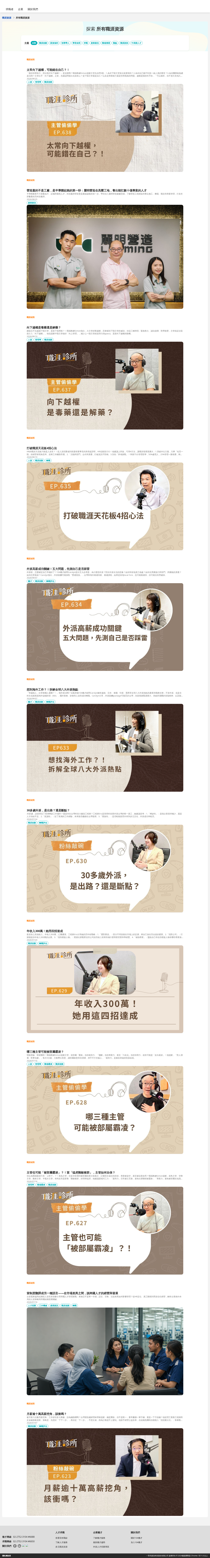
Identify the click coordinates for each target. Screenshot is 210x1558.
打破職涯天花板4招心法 (42, 448)
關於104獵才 (136, 1538)
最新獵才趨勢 (99, 1542)
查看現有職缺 (61, 1538)
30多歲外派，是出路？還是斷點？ (48, 810)
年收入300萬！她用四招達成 (45, 931)
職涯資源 (6, 17)
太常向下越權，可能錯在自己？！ (48, 70)
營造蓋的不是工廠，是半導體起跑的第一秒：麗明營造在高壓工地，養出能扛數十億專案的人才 (87, 190)
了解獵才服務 (99, 1538)
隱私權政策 (6, 1555)
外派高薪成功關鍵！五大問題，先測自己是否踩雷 (58, 569)
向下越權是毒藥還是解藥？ (44, 327)
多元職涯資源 (61, 1546)
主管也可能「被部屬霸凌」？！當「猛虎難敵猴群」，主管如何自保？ (71, 1172)
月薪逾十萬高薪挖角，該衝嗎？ (47, 1414)
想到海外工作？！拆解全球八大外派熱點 (52, 689)
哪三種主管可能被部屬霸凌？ (45, 1052)
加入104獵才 (136, 1542)
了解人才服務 (61, 1542)
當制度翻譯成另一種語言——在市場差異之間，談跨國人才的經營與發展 (72, 1293)
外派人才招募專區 (101, 1546)
